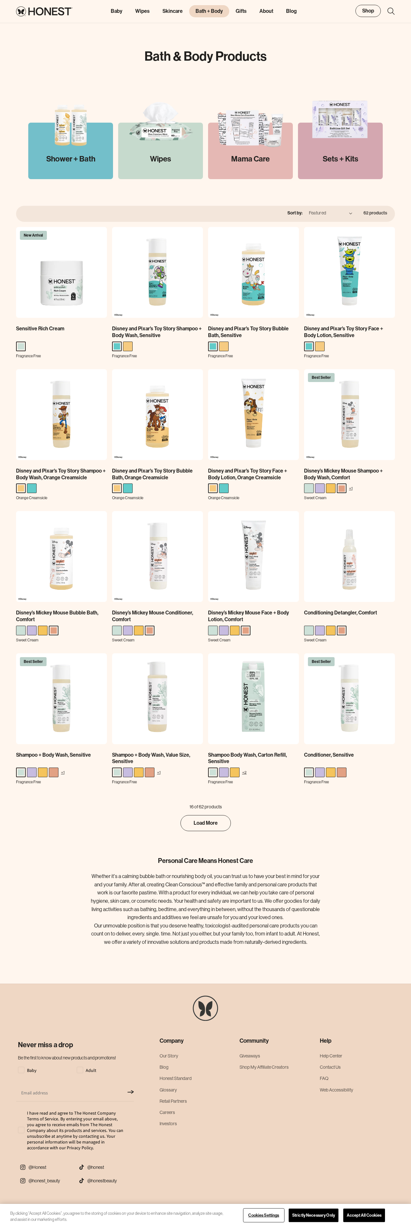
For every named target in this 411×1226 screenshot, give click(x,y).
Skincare (172, 11)
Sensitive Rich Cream (40, 329)
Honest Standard (176, 1078)
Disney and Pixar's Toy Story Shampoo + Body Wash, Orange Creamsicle (61, 474)
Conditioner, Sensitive (329, 755)
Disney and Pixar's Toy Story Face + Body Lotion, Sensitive (343, 332)
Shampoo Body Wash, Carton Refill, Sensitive (247, 758)
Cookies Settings (263, 1215)
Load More (206, 823)
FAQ (324, 1078)
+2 (244, 772)
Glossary (168, 1090)
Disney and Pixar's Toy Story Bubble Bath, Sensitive (248, 332)
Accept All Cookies (364, 1215)
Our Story (169, 1056)
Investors (168, 1123)
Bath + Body (209, 11)
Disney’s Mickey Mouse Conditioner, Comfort (152, 616)
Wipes (142, 11)
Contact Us (330, 1067)
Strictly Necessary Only (313, 1215)
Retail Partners (173, 1101)
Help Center (331, 1056)
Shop (368, 11)
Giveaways (250, 1056)
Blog (164, 1067)
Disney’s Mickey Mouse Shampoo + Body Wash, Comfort (343, 474)
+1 (351, 488)
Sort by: (294, 213)
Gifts (241, 11)
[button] (388, 11)
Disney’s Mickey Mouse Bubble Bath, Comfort (57, 616)
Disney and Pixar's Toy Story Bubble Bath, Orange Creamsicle (152, 474)
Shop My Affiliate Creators (264, 1067)
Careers (167, 1112)
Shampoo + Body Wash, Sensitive (53, 755)
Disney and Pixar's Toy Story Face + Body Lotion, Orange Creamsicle (247, 474)
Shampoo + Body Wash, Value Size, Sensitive (151, 758)
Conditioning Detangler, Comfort (340, 613)
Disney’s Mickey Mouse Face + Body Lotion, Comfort (248, 616)
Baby (116, 11)
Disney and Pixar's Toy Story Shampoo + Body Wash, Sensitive (157, 332)
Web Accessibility (336, 1090)
